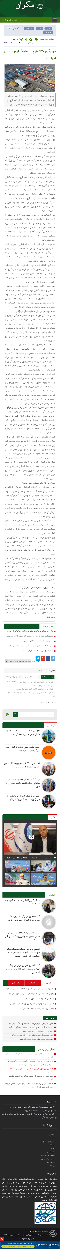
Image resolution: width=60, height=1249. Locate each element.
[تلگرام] (53, 658)
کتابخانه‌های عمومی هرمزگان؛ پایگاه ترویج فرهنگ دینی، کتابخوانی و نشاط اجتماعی (23, 968)
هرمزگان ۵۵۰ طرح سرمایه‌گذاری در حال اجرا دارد (30, 54)
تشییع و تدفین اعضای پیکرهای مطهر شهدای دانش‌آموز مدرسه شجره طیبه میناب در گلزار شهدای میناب (23, 952)
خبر (48, 28)
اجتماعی (29, 28)
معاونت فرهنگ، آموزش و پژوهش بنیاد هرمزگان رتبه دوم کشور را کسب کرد (22, 797)
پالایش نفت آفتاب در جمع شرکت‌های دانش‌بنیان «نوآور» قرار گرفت (30, 636)
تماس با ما (50, 1162)
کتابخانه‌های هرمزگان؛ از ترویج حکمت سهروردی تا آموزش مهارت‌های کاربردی (23, 918)
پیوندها (52, 1165)
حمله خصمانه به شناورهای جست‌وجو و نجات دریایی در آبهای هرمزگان (29, 1053)
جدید (49, 983)
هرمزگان (48, 32)
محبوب (32, 983)
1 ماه (49, 1057)
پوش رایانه (33, 1231)
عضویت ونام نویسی (47, 1158)
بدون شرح (50, 1151)
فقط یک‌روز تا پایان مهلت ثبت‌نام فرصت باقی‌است (36, 650)
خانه (53, 1131)
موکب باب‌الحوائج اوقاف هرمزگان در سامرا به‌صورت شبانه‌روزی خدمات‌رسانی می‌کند (22, 936)
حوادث (52, 1144)
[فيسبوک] (48, 658)
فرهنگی (51, 895)
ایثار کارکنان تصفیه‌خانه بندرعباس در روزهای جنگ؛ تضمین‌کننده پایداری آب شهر (23, 783)
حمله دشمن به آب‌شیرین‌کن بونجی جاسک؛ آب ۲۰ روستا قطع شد (31, 1076)
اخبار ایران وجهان (46, 1049)
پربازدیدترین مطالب (47, 1155)
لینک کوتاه (35, 661)
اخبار (39, 28)
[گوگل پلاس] (43, 658)
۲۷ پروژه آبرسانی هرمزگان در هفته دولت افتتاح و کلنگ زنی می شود (29, 631)
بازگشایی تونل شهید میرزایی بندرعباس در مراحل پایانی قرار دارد (31, 1068)
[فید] (8, 714)
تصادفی (16, 983)
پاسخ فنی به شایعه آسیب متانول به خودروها (37, 641)
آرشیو (50, 1101)
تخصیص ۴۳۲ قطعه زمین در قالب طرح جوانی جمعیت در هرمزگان (22, 765)
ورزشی (52, 1148)
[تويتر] (38, 658)
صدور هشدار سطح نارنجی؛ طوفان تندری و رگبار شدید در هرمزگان (31, 645)
